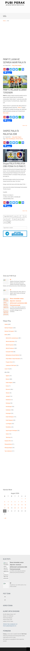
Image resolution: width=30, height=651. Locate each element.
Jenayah (9, 396)
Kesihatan (10, 410)
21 (18, 507)
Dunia (8, 386)
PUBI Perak (15, 3)
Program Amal (10, 362)
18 (8, 507)
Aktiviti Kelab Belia (11, 341)
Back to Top (25, 125)
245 (18, 219)
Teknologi (9, 437)
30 (8, 219)
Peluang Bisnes (9, 444)
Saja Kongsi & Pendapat (13, 430)
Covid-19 (8, 368)
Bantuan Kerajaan (10, 327)
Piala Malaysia (12, 138)
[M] (6, 281)
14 (18, 504)
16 (25, 504)
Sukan (8, 434)
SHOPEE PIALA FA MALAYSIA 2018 (11, 132)
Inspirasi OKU (9, 440)
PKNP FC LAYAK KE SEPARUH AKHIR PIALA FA (14, 61)
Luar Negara (10, 423)
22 (21, 507)
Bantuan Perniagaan (11, 331)
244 (15, 219)
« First (15, 216)
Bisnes (9, 379)
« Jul (5, 518)
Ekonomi (9, 389)
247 (5, 222)
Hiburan (8, 392)
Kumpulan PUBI (10, 351)
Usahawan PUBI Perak (12, 365)
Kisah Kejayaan (10, 420)
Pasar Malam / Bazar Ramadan (14, 358)
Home (4, 20)
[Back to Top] (28, 649)
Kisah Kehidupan (11, 416)
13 (15, 504)
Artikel (8, 324)
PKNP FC (20, 107)
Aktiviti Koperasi (11, 344)
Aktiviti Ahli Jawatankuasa (13, 338)
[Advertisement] (15, 40)
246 (22, 219)
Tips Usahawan (9, 451)
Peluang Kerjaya (9, 447)
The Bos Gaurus (19, 138)
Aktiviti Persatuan (11, 348)
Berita (7, 334)
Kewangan (9, 413)
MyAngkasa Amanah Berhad (14, 355)
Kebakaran (9, 399)
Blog (13, 65)
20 (4, 219)
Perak (7, 138)
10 (25, 216)
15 (21, 504)
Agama (9, 375)
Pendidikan (10, 427)
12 (11, 504)
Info (7, 372)
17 (4, 507)
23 (25, 507)
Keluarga (9, 403)
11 (8, 504)
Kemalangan (10, 406)
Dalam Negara (18, 65)
